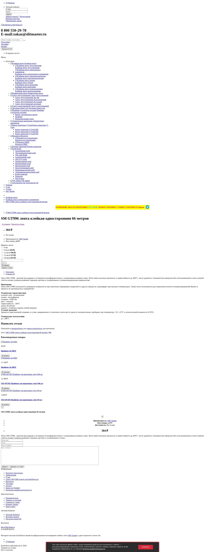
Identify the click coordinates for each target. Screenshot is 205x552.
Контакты (10, 481)
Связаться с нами (13, 502)
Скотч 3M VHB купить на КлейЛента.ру (22, 479)
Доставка (9, 484)
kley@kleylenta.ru (8, 527)
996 (49, 333)
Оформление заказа (13, 21)
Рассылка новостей (13, 519)
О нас (8, 477)
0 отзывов (6, 224)
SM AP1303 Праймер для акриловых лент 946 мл (22, 383)
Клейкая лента (11, 197)
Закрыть (5, 467)
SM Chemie (23, 239)
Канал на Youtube (13, 488)
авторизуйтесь (17, 329)
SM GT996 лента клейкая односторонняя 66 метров (26, 202)
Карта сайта (10, 507)
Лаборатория (11, 475)
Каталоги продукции (14, 473)
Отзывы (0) (10, 274)
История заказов (12, 517)
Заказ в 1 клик (7, 268)
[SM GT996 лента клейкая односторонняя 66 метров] (27, 213)
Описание (10, 272)
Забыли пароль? (12, 17)
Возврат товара (12, 504)
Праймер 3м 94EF (8, 351)
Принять (145, 547)
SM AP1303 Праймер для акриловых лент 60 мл (21, 400)
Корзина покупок (13, 19)
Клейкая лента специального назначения (22, 200)
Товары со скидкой (13, 500)
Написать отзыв (17, 224)
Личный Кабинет (13, 515)
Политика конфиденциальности (19, 490)
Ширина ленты (7, 245)
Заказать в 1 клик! (16, 467)
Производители (12, 498)
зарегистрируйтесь (34, 329)
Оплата (9, 486)
